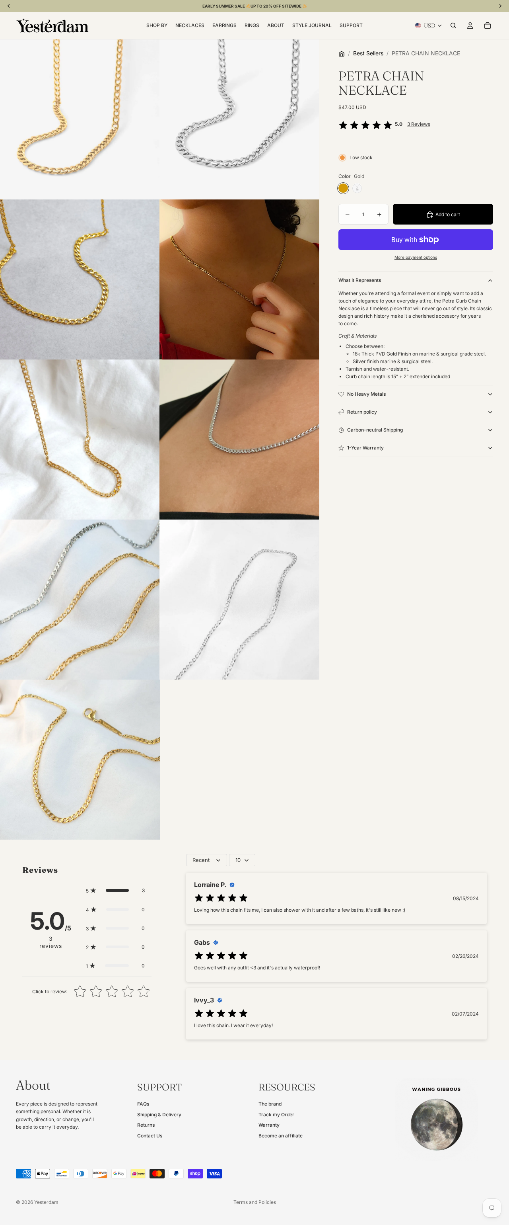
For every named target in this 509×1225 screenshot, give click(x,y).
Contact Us (149, 1136)
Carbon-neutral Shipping (375, 430)
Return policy (362, 412)
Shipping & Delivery (159, 1115)
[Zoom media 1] (80, 119)
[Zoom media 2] (239, 119)
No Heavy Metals (366, 394)
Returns (146, 1125)
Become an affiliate (280, 1136)
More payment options (415, 257)
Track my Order (276, 1115)
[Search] (453, 25)
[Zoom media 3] (80, 279)
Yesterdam (46, 1202)
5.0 (412, 124)
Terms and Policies (254, 1202)
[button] (115, 890)
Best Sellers (368, 53)
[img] (365, 126)
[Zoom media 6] (239, 439)
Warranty (269, 1125)
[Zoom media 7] (80, 600)
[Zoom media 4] (239, 279)
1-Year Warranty (365, 448)
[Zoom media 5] (80, 439)
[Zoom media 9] (80, 760)
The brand (270, 1104)
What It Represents (359, 280)
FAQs (143, 1104)
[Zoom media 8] (239, 600)
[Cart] (487, 25)
